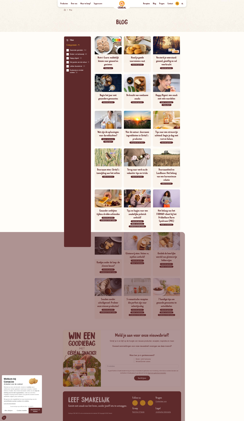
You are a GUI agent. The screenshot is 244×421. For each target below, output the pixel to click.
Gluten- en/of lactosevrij (143, 359)
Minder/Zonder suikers (143, 361)
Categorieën (71, 45)
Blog (154, 3)
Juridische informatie (163, 412)
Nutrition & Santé (138, 412)
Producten (64, 3)
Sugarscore (98, 3)
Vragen (161, 3)
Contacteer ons (161, 401)
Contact (170, 3)
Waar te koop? (85, 3)
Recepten (146, 3)
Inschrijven (142, 378)
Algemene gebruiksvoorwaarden (157, 373)
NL (182, 4)
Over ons (74, 3)
